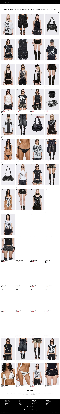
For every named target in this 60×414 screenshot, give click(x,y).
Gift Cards (47, 402)
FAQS (19, 401)
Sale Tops (5, 9)
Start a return (7, 403)
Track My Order (7, 401)
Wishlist (6, 404)
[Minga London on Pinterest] (32, 406)
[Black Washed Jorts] (45, 262)
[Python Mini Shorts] (45, 187)
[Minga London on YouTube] (30, 406)
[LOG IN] (55, 2)
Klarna (47, 404)
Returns (20, 403)
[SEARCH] (53, 2)
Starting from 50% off (44, 9)
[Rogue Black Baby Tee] (16, 187)
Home (1, 5)
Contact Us (20, 404)
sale (3, 5)
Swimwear (37, 9)
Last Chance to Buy (53, 9)
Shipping (20, 402)
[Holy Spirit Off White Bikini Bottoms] (16, 162)
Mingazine (33, 403)
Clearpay (47, 403)
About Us (33, 401)
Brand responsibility (35, 402)
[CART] (58, 2)
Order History (7, 402)
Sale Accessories (23, 9)
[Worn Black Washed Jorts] (46, 262)
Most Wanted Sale (31, 9)
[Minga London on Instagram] (27, 406)
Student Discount (48, 401)
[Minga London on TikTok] (29, 406)
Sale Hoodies (17, 9)
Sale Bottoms (10, 9)
